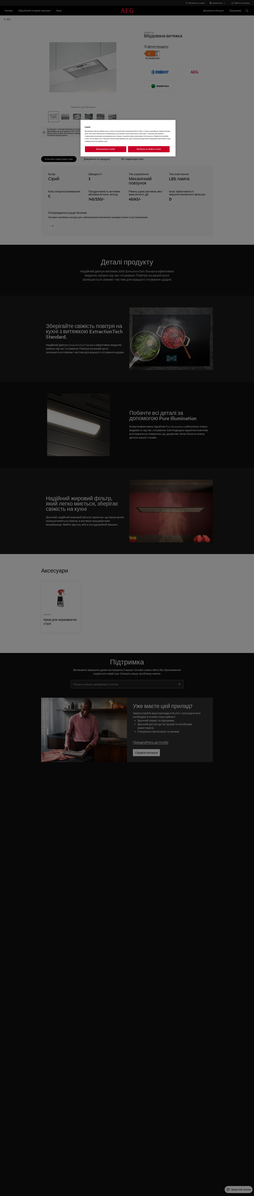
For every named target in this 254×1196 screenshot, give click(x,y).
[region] (128, 138)
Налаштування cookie (105, 149)
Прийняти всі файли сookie (149, 149)
